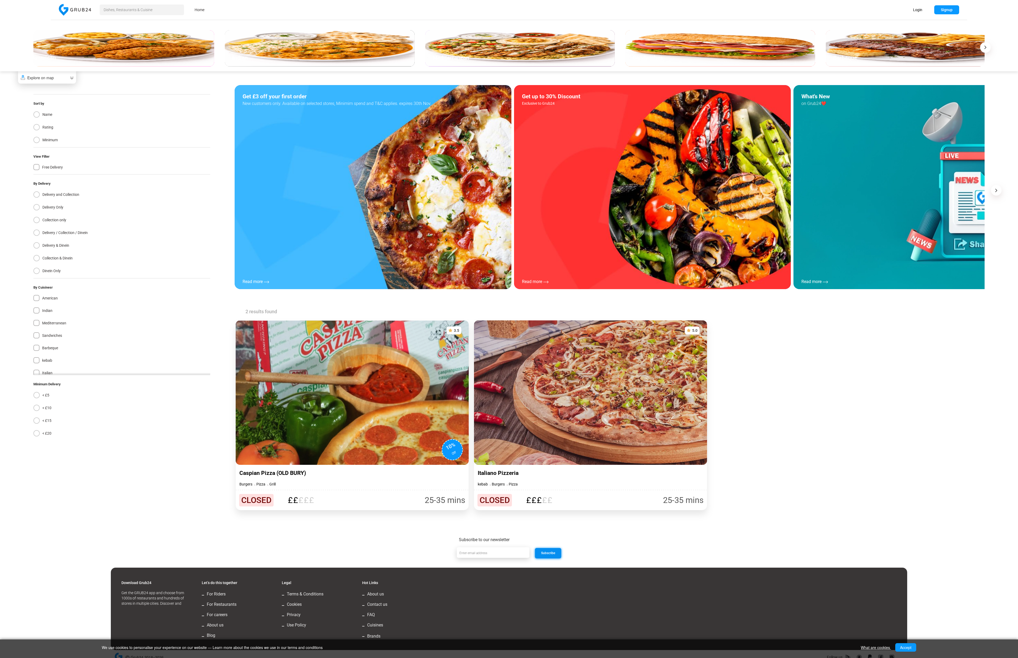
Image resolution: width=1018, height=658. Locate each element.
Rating (47, 127)
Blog (211, 635)
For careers (217, 614)
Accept (905, 647)
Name (47, 114)
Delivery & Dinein (55, 245)
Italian (47, 373)
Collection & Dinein (57, 258)
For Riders (216, 594)
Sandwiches (52, 335)
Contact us (377, 604)
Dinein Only (51, 271)
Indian (47, 310)
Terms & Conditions (305, 594)
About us (215, 625)
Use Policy (296, 625)
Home (199, 10)
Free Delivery (52, 167)
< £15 (46, 420)
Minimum (50, 140)
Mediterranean (54, 323)
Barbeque (50, 348)
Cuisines (375, 625)
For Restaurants (221, 604)
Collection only (54, 220)
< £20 (46, 433)
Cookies (294, 604)
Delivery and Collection (60, 194)
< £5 (45, 395)
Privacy (294, 614)
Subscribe (548, 553)
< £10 (46, 408)
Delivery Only (52, 207)
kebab (47, 360)
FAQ (371, 614)
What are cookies (876, 647)
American (50, 298)
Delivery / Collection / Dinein (65, 233)
